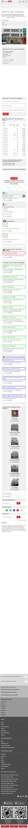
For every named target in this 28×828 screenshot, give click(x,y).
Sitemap (3, 735)
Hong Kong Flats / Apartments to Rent (9, 775)
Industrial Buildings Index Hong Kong (9, 695)
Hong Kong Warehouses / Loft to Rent (9, 779)
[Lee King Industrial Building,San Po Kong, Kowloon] (15, 468)
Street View (4, 24)
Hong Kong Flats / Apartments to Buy (9, 785)
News (2, 724)
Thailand (3, 708)
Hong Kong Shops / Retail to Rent (8, 781)
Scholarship (3, 730)
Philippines (3, 706)
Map (3, 22)
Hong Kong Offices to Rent (7, 777)
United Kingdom (4, 766)
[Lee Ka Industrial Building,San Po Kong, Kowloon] (15, 455)
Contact (3, 728)
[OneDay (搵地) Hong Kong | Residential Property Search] (7, 1)
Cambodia (3, 756)
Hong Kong (3, 701)
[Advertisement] (14, 81)
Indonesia (3, 714)
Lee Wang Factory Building (14, 446)
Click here (14, 178)
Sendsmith (24, 520)
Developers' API (4, 743)
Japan (2, 760)
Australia (3, 754)
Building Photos (5, 20)
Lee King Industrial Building (14, 473)
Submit (6, 114)
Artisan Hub (14, 418)
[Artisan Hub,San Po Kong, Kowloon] (15, 414)
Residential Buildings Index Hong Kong (10, 689)
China (2, 758)
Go (18, 503)
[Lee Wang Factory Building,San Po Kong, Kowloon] (15, 441)
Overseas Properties (5, 745)
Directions (23, 826)
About (2, 722)
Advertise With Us (5, 726)
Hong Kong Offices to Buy (7, 787)
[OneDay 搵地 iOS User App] (8, 803)
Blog (2, 741)
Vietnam (3, 704)
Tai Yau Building (15, 487)
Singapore (3, 710)
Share (14, 826)
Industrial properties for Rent (9, 164)
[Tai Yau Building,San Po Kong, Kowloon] (15, 482)
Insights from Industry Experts (7, 747)
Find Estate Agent (5, 732)
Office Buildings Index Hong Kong (8, 692)
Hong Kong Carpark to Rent (7, 783)
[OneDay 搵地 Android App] (19, 803)
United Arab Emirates (6, 764)
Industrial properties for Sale (9, 163)
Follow (5, 826)
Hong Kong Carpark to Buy (7, 793)
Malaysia (3, 712)
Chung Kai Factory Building (14, 432)
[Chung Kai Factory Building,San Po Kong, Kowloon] (15, 427)
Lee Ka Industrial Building (15, 460)
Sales (4, 122)
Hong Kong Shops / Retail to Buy (8, 791)
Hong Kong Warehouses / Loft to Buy (9, 789)
